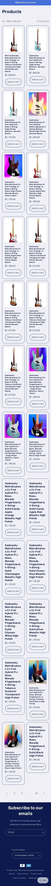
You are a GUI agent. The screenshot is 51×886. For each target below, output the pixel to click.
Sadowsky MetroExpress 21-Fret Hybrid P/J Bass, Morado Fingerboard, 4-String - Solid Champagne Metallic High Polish (13, 563)
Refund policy (23, 874)
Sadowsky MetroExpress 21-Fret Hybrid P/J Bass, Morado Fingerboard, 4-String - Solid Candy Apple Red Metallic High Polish (37, 501)
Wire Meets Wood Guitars (24, 870)
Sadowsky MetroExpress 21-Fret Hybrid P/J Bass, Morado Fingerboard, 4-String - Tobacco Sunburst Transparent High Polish (13, 680)
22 (36, 793)
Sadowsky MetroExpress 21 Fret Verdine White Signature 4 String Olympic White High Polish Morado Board (37, 127)
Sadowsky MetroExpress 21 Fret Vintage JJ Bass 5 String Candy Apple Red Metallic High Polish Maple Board (37, 190)
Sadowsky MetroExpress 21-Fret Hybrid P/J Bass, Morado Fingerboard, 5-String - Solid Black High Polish (37, 741)
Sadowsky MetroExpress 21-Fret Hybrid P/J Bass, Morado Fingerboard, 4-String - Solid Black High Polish (37, 448)
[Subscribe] (43, 832)
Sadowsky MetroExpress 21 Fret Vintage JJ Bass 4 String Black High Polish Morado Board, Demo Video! (13, 189)
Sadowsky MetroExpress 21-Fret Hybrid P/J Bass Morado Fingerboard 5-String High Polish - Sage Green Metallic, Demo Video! (37, 384)
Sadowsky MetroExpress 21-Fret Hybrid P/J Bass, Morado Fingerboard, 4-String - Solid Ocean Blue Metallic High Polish (37, 561)
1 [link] (7, 793)
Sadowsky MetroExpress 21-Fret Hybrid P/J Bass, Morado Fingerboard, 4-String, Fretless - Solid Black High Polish (37, 696)
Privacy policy (36, 874)
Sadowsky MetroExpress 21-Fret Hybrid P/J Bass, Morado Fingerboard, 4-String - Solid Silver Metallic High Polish (37, 620)
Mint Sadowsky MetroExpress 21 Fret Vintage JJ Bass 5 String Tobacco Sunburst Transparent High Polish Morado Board (13, 63)
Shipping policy (35, 878)
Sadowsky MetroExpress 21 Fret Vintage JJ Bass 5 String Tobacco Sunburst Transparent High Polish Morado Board (37, 254)
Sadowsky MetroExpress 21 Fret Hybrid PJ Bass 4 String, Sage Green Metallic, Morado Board (37, 62)
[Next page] (44, 793)
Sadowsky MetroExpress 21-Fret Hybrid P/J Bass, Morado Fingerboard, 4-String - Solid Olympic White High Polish (13, 621)
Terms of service (19, 878)
